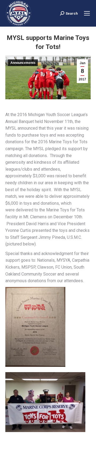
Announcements (22, 63)
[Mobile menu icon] (87, 13)
